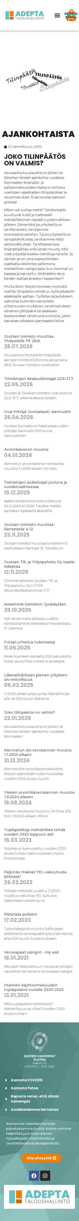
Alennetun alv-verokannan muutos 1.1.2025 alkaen (38, 752)
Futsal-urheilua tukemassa (29, 642)
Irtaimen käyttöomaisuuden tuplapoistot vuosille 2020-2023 (34, 987)
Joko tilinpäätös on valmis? (29, 712)
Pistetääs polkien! (20, 914)
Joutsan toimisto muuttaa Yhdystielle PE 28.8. (29, 338)
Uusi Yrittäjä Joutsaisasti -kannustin (37, 412)
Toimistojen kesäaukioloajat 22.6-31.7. (39, 378)
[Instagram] (45, 1176)
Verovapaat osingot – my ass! (31, 952)
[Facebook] (34, 1176)
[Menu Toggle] (57, 15)
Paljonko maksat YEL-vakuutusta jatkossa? (35, 874)
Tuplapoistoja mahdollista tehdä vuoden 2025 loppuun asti (34, 832)
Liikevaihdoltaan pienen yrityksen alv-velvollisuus (35, 677)
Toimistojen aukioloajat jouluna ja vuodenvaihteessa (35, 484)
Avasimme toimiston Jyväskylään (35, 604)
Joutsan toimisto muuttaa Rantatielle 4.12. (29, 526)
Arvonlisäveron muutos (26, 449)
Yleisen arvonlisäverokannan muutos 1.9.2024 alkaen (39, 794)
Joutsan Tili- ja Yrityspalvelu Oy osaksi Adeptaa (39, 564)
